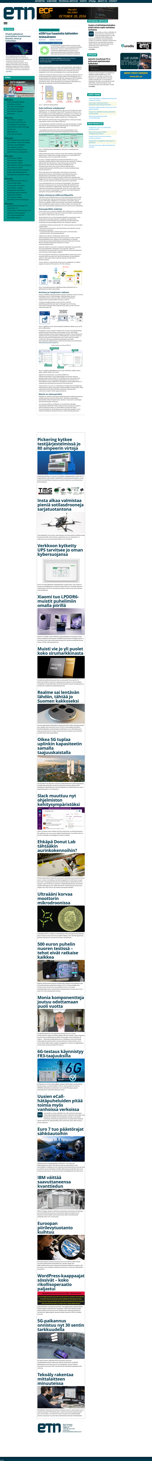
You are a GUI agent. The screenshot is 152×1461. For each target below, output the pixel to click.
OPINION (92, 55)
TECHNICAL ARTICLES (68, 1)
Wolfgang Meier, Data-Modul (16, 190)
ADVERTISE (40, 1)
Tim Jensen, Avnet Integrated (16, 213)
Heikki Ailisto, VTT (12, 208)
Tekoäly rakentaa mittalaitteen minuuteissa (55, 1379)
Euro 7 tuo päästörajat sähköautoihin (60, 1131)
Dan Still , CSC (11, 129)
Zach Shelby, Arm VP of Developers (18, 200)
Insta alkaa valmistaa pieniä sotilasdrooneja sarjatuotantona (60, 504)
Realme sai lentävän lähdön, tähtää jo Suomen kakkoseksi (58, 696)
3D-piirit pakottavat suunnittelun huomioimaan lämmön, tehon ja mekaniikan (18, 37)
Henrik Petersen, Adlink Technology (18, 127)
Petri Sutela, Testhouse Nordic (16, 122)
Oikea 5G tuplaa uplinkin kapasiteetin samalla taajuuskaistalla (59, 745)
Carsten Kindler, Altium (14, 183)
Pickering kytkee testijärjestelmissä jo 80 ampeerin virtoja (58, 443)
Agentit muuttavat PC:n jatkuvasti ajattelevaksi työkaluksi (99, 61)
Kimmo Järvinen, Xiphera (14, 163)
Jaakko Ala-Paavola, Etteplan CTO (17, 206)
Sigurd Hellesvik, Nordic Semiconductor (19, 165)
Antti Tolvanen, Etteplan (14, 134)
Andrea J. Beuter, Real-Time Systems (18, 170)
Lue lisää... (9, 71)
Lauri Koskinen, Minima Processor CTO (19, 210)
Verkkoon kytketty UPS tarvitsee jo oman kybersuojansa (60, 550)
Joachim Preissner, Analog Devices (17, 152)
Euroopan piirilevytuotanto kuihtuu (55, 1227)
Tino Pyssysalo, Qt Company (16, 185)
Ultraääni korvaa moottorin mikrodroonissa (54, 898)
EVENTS (83, 1)
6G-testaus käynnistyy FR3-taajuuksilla (60, 1053)
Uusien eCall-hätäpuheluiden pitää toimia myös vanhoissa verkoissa (60, 1102)
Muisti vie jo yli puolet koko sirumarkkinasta (60, 651)
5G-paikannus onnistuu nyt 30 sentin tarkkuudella (60, 1325)
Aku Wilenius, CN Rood (14, 104)
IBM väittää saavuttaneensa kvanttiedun (54, 1181)
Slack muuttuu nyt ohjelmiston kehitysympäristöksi (58, 800)
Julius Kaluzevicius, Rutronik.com (17, 181)
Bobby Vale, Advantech (14, 195)
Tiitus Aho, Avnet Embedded (16, 145)
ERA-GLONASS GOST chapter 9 (48, 342)
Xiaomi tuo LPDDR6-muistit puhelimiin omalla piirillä (58, 601)
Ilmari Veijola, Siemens (14, 218)
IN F (6, 29)
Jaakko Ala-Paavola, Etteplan (16, 102)
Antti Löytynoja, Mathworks (15, 215)
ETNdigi (92, 1)
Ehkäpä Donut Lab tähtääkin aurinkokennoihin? (57, 846)
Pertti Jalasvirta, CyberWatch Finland (18, 175)
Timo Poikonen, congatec (15, 111)
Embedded (42, 43)
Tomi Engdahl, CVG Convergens (16, 124)
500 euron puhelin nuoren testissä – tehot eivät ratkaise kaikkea (57, 950)
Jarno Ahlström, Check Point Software (18, 142)
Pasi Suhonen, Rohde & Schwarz (17, 149)
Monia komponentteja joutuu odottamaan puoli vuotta (60, 1001)
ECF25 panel (11, 114)
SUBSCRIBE (52, 1)
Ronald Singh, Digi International (17, 172)
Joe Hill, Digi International (15, 109)
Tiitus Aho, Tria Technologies (16, 106)
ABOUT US (102, 1)
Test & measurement (55, 43)
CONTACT (113, 1)
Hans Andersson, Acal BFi (15, 147)
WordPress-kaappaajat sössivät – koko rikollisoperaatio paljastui (60, 1282)
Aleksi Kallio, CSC (12, 132)
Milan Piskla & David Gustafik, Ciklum (18, 140)
